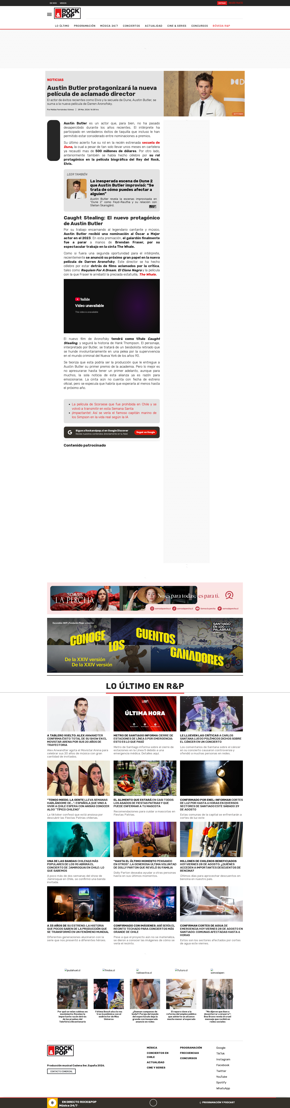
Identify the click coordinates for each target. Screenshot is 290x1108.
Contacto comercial (61, 1071)
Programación (84, 25)
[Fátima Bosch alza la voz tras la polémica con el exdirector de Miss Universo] (109, 994)
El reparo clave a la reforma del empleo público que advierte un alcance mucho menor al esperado (181, 1015)
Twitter (221, 1071)
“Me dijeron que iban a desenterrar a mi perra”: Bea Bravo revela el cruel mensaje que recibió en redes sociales (217, 1016)
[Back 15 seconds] (146, 1102)
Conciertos (131, 25)
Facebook (222, 1065)
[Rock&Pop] (67, 13)
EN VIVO (53, 3)
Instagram (223, 1059)
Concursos (199, 25)
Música (152, 1047)
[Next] (167, 1102)
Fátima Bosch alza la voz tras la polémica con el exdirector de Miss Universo (108, 1015)
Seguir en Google (145, 432)
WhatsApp (223, 1088)
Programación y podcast (218, 1102)
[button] (138, 1097)
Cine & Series (177, 25)
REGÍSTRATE (236, 3)
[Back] (138, 1102)
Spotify (221, 1082)
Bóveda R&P (221, 25)
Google (221, 1047)
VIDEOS (63, 3)
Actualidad (154, 25)
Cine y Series (156, 1067)
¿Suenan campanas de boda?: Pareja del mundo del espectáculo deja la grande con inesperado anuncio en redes (145, 1016)
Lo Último (62, 25)
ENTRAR (222, 3)
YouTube (221, 1076)
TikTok (220, 1053)
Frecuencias (189, 1052)
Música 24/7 (109, 25)
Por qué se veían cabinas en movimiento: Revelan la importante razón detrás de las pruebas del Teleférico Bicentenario (73, 1016)
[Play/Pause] (153, 1102)
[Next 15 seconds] (160, 1102)
